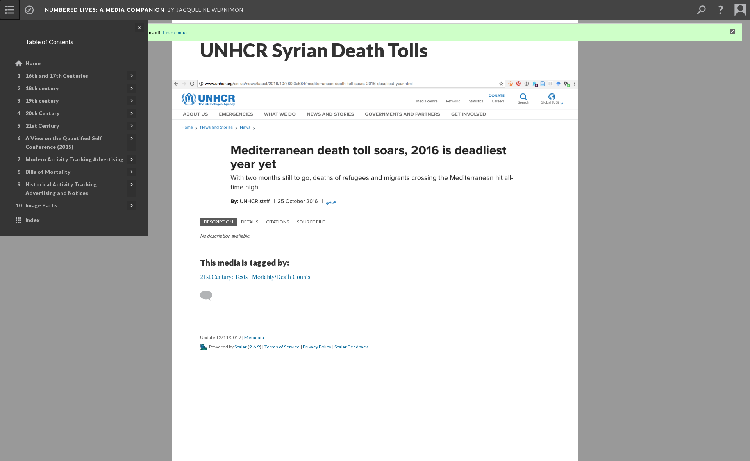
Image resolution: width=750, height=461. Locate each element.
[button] (720, 10)
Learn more (175, 32)
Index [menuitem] (32, 220)
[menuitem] (10, 10)
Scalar (240, 347)
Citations (277, 222)
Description (218, 222)
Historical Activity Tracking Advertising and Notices (61, 188)
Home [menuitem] (33, 63)
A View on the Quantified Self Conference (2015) (63, 142)
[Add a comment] (209, 296)
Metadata (254, 337)
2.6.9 (254, 347)
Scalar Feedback (351, 347)
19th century (42, 101)
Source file (311, 222)
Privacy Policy (317, 347)
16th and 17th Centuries (56, 76)
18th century (42, 88)
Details (249, 222)
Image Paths (41, 205)
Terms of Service (282, 347)
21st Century (42, 126)
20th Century (42, 113)
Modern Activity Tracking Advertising (74, 159)
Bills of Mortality (47, 172)
